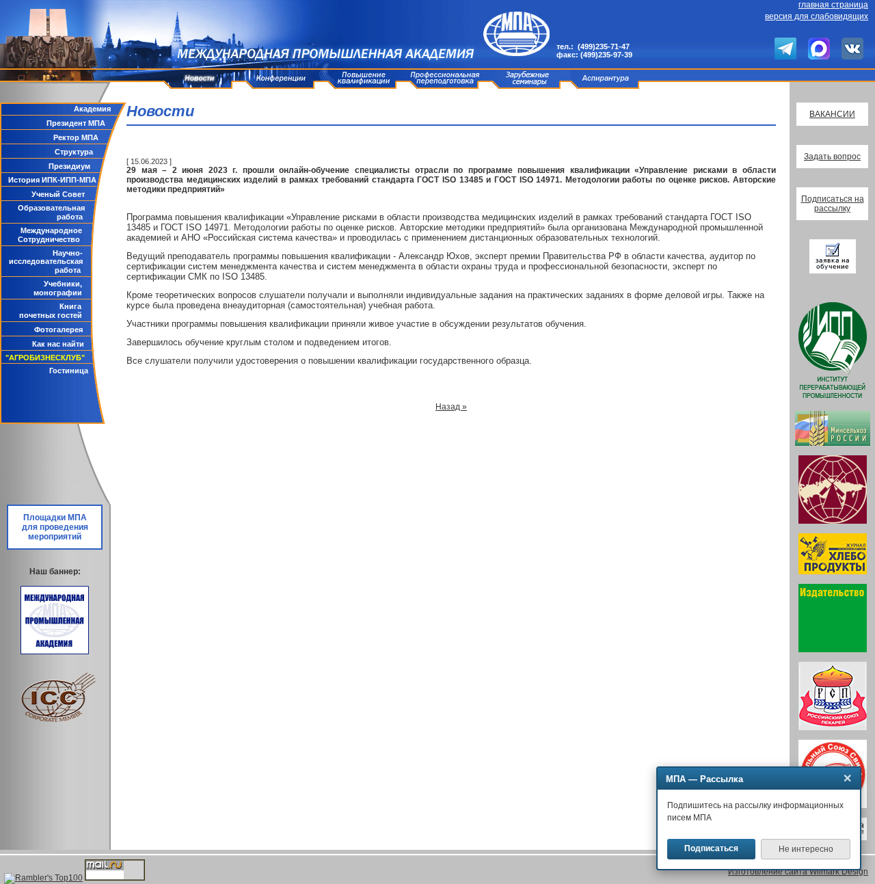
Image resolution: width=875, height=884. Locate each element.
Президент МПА (75, 123)
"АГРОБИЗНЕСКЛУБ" (45, 357)
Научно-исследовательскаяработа (46, 261)
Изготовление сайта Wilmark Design (798, 871)
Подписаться (711, 848)
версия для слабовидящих (816, 16)
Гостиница (68, 370)
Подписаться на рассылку (832, 203)
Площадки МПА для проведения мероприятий (55, 527)
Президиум (69, 166)
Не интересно (806, 849)
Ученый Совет (58, 194)
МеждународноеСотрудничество (50, 234)
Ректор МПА (75, 137)
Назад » (451, 407)
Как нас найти (58, 344)
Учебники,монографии (57, 288)
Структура (74, 152)
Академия (92, 109)
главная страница (833, 5)
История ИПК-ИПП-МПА (52, 180)
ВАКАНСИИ (832, 114)
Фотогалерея (58, 329)
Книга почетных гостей (50, 310)
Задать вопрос (832, 156)
